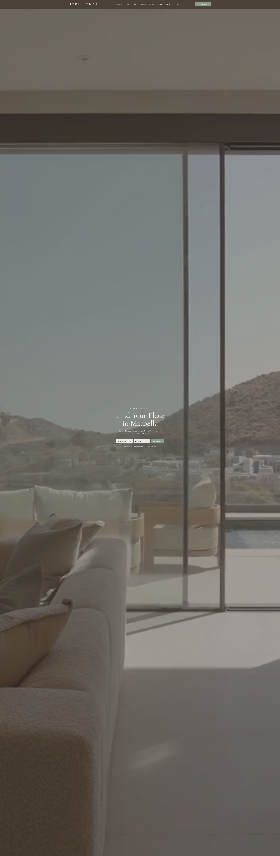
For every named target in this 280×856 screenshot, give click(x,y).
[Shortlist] (178, 4)
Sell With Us (151, 447)
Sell (135, 4)
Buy (128, 4)
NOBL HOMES (83, 4)
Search (158, 441)
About (160, 4)
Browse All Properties (133, 447)
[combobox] (124, 441)
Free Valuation (203, 4)
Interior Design (147, 4)
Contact (170, 4)
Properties (118, 4)
